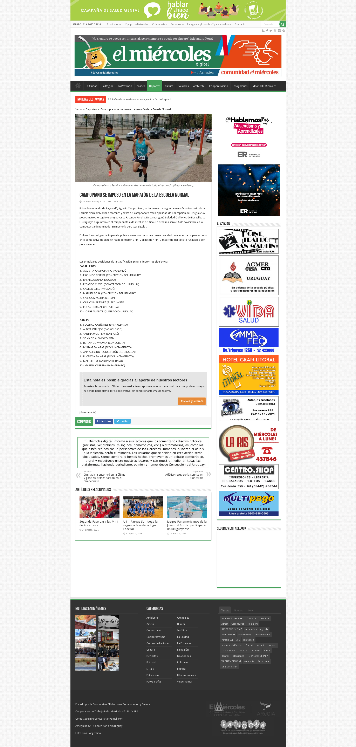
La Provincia (125, 86)
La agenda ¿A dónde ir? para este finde (209, 24)
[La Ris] (249, 442)
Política (141, 86)
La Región (108, 86)
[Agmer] (249, 275)
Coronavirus (237, 624)
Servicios (176, 24)
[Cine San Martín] (249, 241)
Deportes (154, 86)
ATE (238, 640)
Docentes (256, 650)
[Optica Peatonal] (249, 408)
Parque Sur (227, 640)
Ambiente (199, 86)
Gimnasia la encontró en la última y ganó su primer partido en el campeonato (104, 476)
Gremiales (183, 617)
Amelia (150, 624)
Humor (181, 624)
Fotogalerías (240, 86)
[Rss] (263, 30)
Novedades (184, 656)
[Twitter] (271, 30)
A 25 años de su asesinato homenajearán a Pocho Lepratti (139, 99)
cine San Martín (229, 666)
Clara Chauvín (228, 650)
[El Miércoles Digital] (178, 55)
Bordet (249, 645)
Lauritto (243, 650)
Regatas (225, 656)
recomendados (263, 634)
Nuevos (238, 610)
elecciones (238, 656)
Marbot (260, 645)
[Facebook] (267, 30)
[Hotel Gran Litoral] (249, 374)
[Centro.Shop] (249, 476)
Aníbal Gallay (244, 634)
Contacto (240, 24)
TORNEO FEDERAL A (258, 656)
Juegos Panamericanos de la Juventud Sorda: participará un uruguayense (187, 525)
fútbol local (263, 661)
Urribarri (272, 645)
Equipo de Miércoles (136, 24)
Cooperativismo (218, 86)
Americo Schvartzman (232, 618)
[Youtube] (275, 30)
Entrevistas (152, 675)
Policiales (183, 86)
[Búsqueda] (283, 24)
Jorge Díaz (248, 640)
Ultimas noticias (186, 675)
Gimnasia (251, 618)
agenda (264, 629)
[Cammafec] (249, 340)
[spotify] (283, 30)
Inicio (78, 109)
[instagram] (279, 30)
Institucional (114, 24)
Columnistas (159, 24)
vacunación (251, 629)
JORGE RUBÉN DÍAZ (231, 629)
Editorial (151, 662)
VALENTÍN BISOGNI (231, 661)
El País (150, 668)
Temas (225, 610)
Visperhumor (184, 681)
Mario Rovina (228, 634)
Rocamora (253, 624)
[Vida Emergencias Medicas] (249, 311)
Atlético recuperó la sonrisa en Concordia (184, 475)
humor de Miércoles (231, 645)
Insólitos (182, 630)
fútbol (267, 650)
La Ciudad (91, 86)
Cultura (169, 86)
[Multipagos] (249, 503)
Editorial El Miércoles (264, 86)
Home (78, 85)
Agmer (224, 624)
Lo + (250, 610)
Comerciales (153, 630)
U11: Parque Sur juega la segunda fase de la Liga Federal (140, 525)
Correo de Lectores (157, 643)
